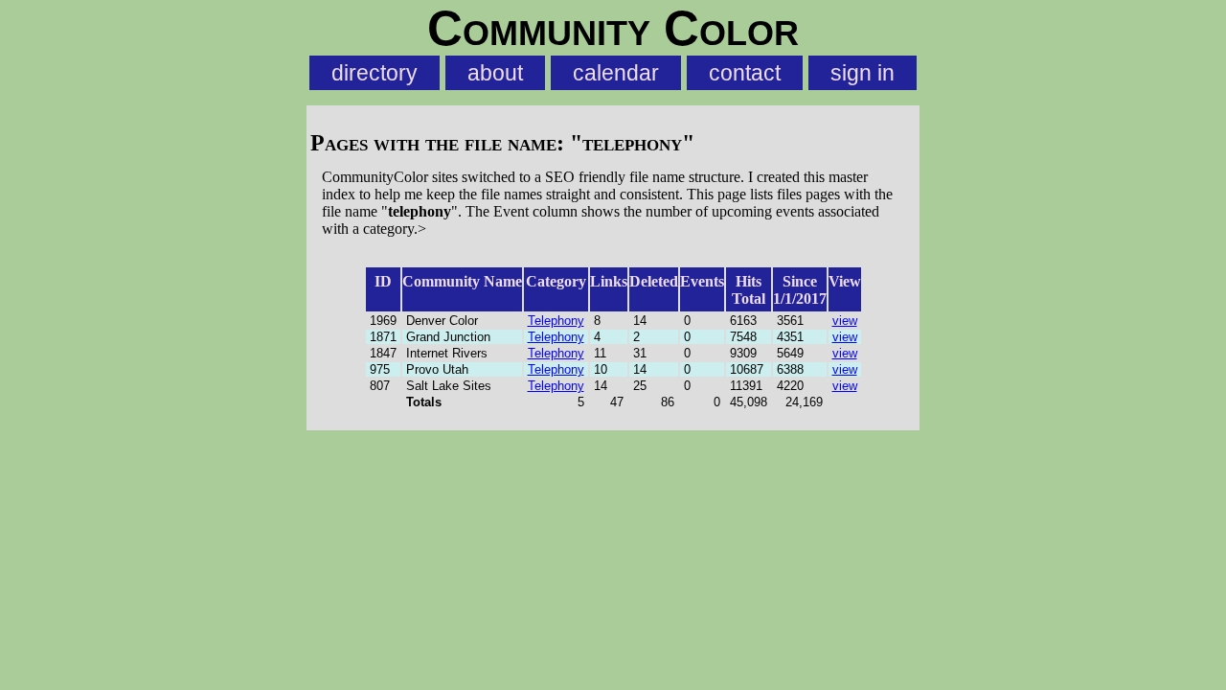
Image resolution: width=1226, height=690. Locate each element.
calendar (616, 72)
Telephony (556, 320)
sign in (862, 72)
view (844, 320)
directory (374, 72)
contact (745, 72)
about (495, 72)
